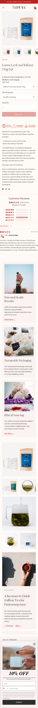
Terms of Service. (7, 698)
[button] (10, 217)
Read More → (9, 319)
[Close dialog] (34, 644)
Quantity (5, 103)
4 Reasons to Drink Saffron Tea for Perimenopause (17, 600)
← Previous (8, 626)
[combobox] (5, 688)
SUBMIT (19, 702)
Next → (18, 626)
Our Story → (9, 433)
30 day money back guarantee (19, 1)
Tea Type (5, 82)
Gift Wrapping (7, 92)
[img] (5, 232)
